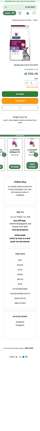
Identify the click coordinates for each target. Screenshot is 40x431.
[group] (20, 154)
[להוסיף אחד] (27, 83)
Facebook (20, 322)
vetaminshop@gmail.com (20, 223)
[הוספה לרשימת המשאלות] (20, 108)
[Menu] (34, 12)
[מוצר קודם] (36, 155)
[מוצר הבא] (4, 155)
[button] (27, 13)
